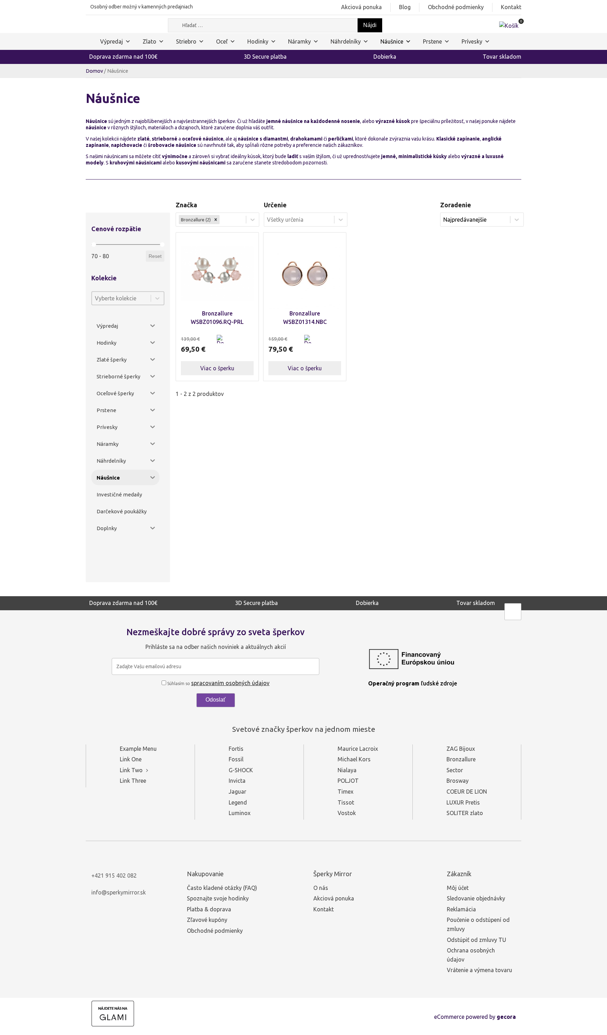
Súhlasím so (217, 683)
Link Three (133, 780)
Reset (155, 256)
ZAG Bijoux (460, 749)
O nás (320, 888)
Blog (405, 7)
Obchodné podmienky (456, 7)
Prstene (432, 41)
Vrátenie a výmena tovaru (479, 970)
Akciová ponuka (361, 7)
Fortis (236, 749)
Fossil (236, 759)
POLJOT (348, 780)
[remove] (216, 219)
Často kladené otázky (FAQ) (222, 888)
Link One (131, 759)
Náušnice (391, 41)
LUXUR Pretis (463, 802)
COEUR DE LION (466, 791)
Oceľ (222, 41)
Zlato (149, 41)
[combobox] (121, 298)
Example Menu (138, 749)
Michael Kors (354, 759)
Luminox (239, 813)
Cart (241, 343)
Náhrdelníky (346, 41)
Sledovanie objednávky (476, 898)
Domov (94, 71)
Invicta (237, 780)
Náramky (299, 41)
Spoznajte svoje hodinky (218, 898)
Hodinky (257, 41)
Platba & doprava (209, 909)
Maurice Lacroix (358, 749)
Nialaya (347, 770)
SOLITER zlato (464, 813)
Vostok (347, 813)
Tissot (346, 802)
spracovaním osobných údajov (230, 683)
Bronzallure (461, 759)
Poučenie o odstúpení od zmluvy (478, 924)
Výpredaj (111, 41)
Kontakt (511, 7)
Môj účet (458, 888)
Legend (238, 802)
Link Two (131, 770)
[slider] (93, 244)
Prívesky (472, 41)
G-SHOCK (241, 770)
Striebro (186, 41)
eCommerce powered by (475, 1017)
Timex (345, 791)
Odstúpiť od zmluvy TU (476, 940)
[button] (221, 343)
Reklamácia (461, 909)
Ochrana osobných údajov (471, 955)
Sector (454, 770)
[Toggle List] (157, 298)
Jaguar (237, 791)
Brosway (457, 780)
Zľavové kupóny (207, 920)
